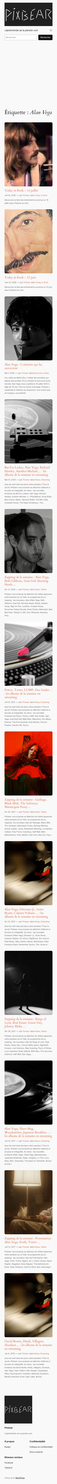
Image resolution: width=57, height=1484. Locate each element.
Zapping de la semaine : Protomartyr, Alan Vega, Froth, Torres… (28, 1240)
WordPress (20, 1478)
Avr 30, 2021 (10, 812)
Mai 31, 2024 (10, 480)
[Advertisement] (28, 74)
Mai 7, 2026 (9, 373)
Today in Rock (41, 195)
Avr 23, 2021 (10, 921)
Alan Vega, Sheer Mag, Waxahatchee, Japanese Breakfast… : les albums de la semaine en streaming (28, 1132)
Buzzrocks (38, 373)
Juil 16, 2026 (10, 195)
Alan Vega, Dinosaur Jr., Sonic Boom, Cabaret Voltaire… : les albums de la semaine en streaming (26, 913)
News (46, 373)
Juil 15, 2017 (10, 1141)
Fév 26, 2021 (10, 1031)
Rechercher (45, 37)
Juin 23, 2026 (10, 282)
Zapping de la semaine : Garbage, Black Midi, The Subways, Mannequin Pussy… (26, 803)
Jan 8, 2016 (10, 1353)
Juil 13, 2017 (10, 1247)
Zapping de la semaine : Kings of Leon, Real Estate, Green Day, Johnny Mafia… (25, 1022)
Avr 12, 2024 (10, 589)
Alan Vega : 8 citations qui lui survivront (23, 366)
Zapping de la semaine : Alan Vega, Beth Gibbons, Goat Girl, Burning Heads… (27, 580)
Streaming (45, 480)
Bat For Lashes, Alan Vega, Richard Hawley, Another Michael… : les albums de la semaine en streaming (27, 471)
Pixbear (26, 195)
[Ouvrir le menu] (50, 30)
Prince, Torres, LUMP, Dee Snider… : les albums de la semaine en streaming (28, 693)
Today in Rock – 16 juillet (21, 190)
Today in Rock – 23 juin (20, 277)
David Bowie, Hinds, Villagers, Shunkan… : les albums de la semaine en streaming (28, 1345)
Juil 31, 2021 (10, 702)
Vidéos (44, 589)
